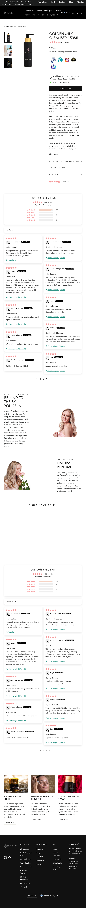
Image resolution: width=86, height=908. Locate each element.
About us (80, 2)
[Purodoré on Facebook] (9, 857)
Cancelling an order (57, 868)
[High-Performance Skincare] (43, 784)
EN (61, 13)
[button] (54, 42)
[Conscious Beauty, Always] (70, 784)
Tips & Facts (42, 2)
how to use (55, 174)
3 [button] (43, 379)
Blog (71, 2)
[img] (11, 238)
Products (28, 10)
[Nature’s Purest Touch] (16, 784)
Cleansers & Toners (24, 871)
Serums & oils (25, 883)
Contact (62, 2)
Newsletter (40, 860)
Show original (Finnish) (56, 258)
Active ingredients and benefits (65, 161)
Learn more (10, 822)
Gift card (23, 887)
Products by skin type (44, 10)
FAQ (53, 2)
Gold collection (25, 859)
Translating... (13, 260)
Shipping (61, 52)
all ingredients (57, 168)
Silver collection (26, 867)
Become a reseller (32, 14)
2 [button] (40, 379)
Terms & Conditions (56, 854)
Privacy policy (58, 859)
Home (6, 26)
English (30, 895)
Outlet (58, 10)
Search (55, 849)
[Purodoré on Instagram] (5, 857)
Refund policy (57, 863)
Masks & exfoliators (24, 878)
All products (24, 849)
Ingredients (54, 14)
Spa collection (25, 863)
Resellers (44, 14)
